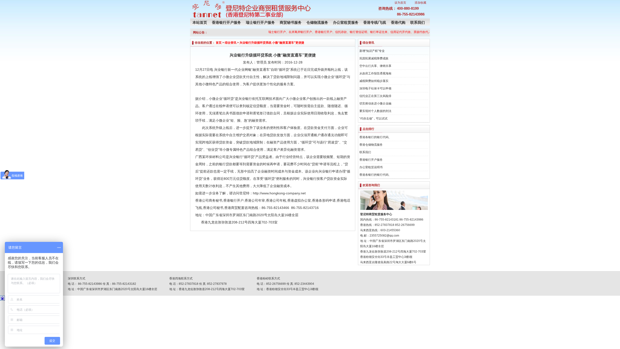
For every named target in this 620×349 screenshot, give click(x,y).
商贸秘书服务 (291, 22)
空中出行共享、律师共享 (375, 66)
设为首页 (400, 2)
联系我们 (417, 22)
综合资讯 (230, 42)
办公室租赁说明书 (371, 167)
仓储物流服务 (317, 22)
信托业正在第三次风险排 (375, 96)
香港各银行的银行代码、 (375, 137)
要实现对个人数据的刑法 (375, 111)
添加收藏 (420, 2)
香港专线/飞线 (374, 22)
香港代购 (398, 22)
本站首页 (200, 22)
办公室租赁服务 (345, 22)
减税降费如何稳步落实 (373, 81)
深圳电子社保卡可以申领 (375, 88)
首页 (219, 42)
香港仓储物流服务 (371, 144)
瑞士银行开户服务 (260, 22)
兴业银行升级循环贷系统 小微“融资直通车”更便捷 (272, 42)
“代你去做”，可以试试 (373, 118)
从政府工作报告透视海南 (375, 73)
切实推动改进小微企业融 (375, 103)
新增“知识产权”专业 (372, 51)
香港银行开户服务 (226, 22)
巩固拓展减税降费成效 (373, 58)
